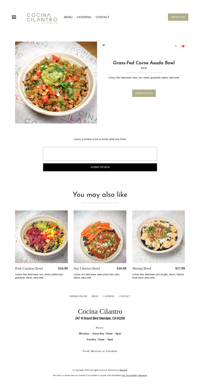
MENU (68, 17)
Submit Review (100, 167)
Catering (84, 17)
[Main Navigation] (14, 17)
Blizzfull (123, 370)
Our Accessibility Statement (134, 375)
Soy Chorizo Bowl (87, 268)
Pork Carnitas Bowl (29, 268)
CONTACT (102, 17)
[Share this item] (103, 45)
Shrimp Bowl (141, 268)
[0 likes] (182, 46)
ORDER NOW (178, 17)
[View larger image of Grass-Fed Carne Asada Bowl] (56, 83)
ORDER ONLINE (144, 93)
